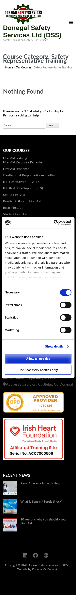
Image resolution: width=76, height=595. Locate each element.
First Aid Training (15, 158)
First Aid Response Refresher (23, 162)
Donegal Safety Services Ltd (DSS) (32, 31)
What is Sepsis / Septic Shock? (41, 501)
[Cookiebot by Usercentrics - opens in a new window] (54, 222)
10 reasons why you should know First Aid (43, 521)
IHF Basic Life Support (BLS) (23, 188)
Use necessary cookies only (38, 370)
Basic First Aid (13, 207)
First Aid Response (16, 169)
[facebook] (35, 555)
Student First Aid (15, 214)
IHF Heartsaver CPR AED (21, 181)
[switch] (65, 305)
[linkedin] (25, 555)
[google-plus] (46, 555)
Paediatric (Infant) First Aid (22, 201)
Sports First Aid (14, 194)
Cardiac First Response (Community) (29, 175)
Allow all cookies (38, 358)
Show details (54, 346)
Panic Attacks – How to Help (40, 483)
